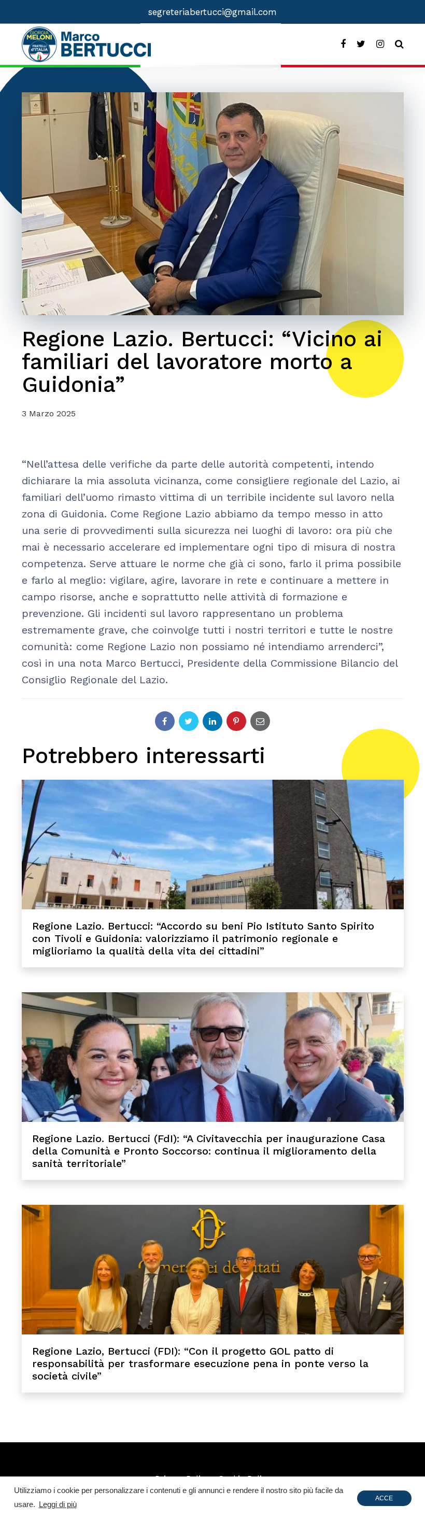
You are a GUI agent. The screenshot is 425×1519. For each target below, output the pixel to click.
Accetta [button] (384, 1500)
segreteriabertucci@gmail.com (212, 12)
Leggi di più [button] (58, 1504)
